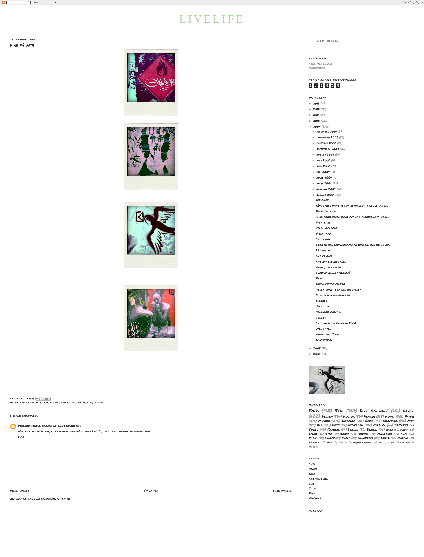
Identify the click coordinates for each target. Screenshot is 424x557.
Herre (391, 442)
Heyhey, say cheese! (328, 267)
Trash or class (326, 211)
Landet (329, 438)
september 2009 (328, 149)
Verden (98, 402)
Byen (328, 434)
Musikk (324, 420)
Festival (363, 434)
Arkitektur (365, 438)
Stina (312, 488)
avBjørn (405, 442)
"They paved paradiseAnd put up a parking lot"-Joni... (352, 217)
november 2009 (328, 137)
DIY (319, 425)
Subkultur (323, 222)
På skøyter (323, 250)
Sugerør (321, 301)
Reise (369, 420)
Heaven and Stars (327, 334)
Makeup (403, 438)
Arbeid (385, 438)
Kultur (54, 402)
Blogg (372, 429)
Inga (312, 474)
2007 (317, 354)
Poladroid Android (328, 312)
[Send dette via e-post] (37, 399)
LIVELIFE (212, 18)
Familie (333, 429)
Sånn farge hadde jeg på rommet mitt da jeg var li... (352, 205)
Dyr (380, 442)
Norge (313, 438)
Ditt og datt (33, 402)
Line (312, 483)
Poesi (404, 430)
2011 (316, 115)
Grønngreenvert (362, 442)
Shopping (390, 420)
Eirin (312, 464)
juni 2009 (324, 166)
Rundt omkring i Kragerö (333, 273)
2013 (316, 103)
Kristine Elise (318, 478)
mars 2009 (325, 183)
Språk (82, 402)
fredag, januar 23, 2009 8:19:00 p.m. (56, 426)
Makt (329, 442)
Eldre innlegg (282, 490)
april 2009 (325, 177)
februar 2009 (327, 189)
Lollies (321, 317)
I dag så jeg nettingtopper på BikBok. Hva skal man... (353, 245)
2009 (317, 126)
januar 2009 (326, 195)
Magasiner (384, 434)
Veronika (24, 426)
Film (319, 278)
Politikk (314, 442)
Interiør (348, 420)
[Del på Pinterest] (49, 399)
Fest (335, 425)
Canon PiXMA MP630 (330, 284)
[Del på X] (43, 399)
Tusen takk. (324, 233)
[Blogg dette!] (40, 399)
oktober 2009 (327, 143)
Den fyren (322, 200)
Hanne (313, 469)
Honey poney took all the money (338, 289)
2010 (317, 121)
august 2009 (326, 154)
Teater (343, 442)
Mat (410, 420)
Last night (323, 239)
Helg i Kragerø (326, 228)
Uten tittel (323, 306)
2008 (317, 348)
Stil (90, 402)
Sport (312, 446)
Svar (21, 437)
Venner (369, 416)
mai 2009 (324, 172)
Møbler (379, 425)
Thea (312, 493)
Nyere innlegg (19, 490)
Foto (46, 402)
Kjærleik (356, 425)
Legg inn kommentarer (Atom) (49, 499)
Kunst (64, 402)
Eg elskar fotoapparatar (333, 295)
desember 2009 (327, 131)
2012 (317, 109)
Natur (409, 416)
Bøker (344, 434)
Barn (389, 430)
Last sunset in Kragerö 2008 (336, 323)
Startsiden (151, 490)
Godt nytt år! (324, 340)
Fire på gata (324, 256)
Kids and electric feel (331, 261)
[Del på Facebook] (46, 399)
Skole (346, 438)
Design (353, 429)
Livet (73, 402)
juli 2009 (324, 160)
